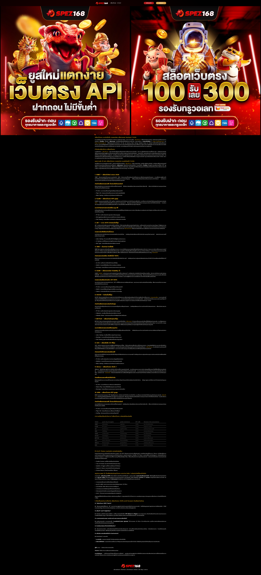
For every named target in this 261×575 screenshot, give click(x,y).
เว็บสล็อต (100, 273)
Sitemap (119, 3)
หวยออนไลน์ (155, 252)
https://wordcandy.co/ (100, 143)
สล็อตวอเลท (129, 321)
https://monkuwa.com (158, 141)
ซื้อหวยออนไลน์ (128, 228)
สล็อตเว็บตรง (113, 3)
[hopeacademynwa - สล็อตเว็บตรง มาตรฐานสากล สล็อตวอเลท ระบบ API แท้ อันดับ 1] (101, 3)
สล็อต (96, 203)
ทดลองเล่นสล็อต (154, 297)
